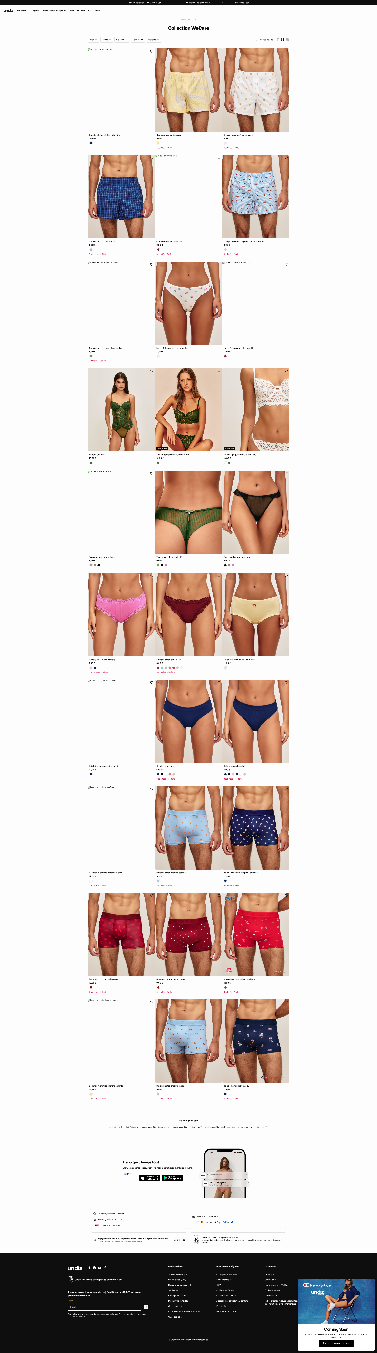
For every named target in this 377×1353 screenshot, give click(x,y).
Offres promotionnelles (226, 1274)
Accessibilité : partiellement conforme (232, 1301)
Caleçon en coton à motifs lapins (238, 135)
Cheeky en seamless (165, 766)
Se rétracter (173, 1290)
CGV (218, 1285)
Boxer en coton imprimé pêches (171, 872)
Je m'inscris (179, 1239)
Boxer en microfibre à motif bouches (105, 872)
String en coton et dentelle (168, 659)
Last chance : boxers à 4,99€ (197, 2)
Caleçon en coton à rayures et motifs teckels (244, 241)
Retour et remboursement (179, 1285)
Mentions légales (224, 1279)
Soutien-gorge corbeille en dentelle (172, 454)
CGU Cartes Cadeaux (225, 1290)
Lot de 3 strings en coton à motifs (171, 348)
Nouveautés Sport (241, 2)
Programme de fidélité (178, 1301)
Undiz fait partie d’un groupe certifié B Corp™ (222, 1237)
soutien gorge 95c (149, 1127)
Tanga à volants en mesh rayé (237, 557)
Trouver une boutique (177, 1274)
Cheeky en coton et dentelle (102, 659)
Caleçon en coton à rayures (168, 135)
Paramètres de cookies (226, 1311)
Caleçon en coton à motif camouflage (106, 348)
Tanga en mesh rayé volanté (102, 557)
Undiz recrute (271, 1295)
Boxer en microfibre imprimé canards (106, 1086)
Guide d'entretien (272, 1290)
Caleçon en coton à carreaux (102, 241)
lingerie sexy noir (164, 1127)
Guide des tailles (175, 1316)
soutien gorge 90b (245, 1127)
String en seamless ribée (235, 766)
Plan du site (221, 1306)
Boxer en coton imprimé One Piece (239, 979)
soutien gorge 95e (196, 1127)
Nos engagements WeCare (276, 1285)
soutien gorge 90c (212, 1127)
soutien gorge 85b (180, 1127)
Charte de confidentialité (227, 1295)
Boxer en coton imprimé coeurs (170, 979)
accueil (183, 19)
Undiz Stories (271, 1279)
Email (70, 1301)
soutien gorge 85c (228, 1127)
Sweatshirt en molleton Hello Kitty (104, 135)
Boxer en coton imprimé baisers (103, 979)
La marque (192, 19)
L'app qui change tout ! (178, 1295)
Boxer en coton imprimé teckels (170, 1086)
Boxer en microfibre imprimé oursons (241, 872)
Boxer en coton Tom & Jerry (236, 1086)
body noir (112, 1127)
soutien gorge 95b (261, 1127)
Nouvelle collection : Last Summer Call (144, 2)
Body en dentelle (97, 454)
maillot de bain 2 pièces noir (129, 1127)
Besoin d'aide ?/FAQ (177, 1279)
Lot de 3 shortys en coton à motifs (239, 659)
